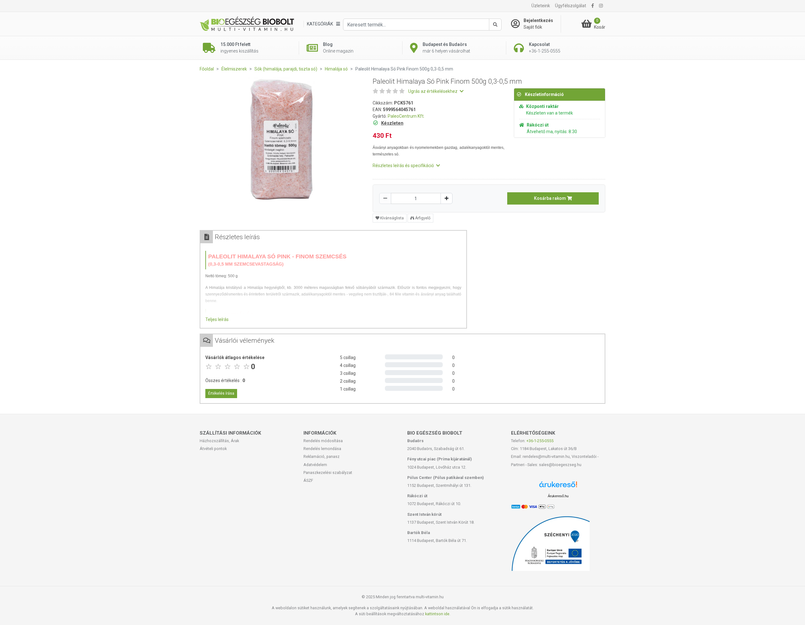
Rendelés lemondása (322, 448)
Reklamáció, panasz (321, 456)
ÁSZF (308, 480)
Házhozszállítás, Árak (219, 440)
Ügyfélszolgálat (570, 5)
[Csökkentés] (385, 198)
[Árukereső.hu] (558, 486)
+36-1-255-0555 (539, 440)
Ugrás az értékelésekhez (433, 91)
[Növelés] (446, 198)
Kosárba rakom (550, 198)
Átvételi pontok (213, 448)
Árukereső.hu (558, 496)
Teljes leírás (217, 319)
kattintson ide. (437, 613)
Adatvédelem (315, 464)
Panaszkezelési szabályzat (327, 472)
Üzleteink (540, 5)
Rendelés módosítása (323, 440)
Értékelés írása (221, 393)
